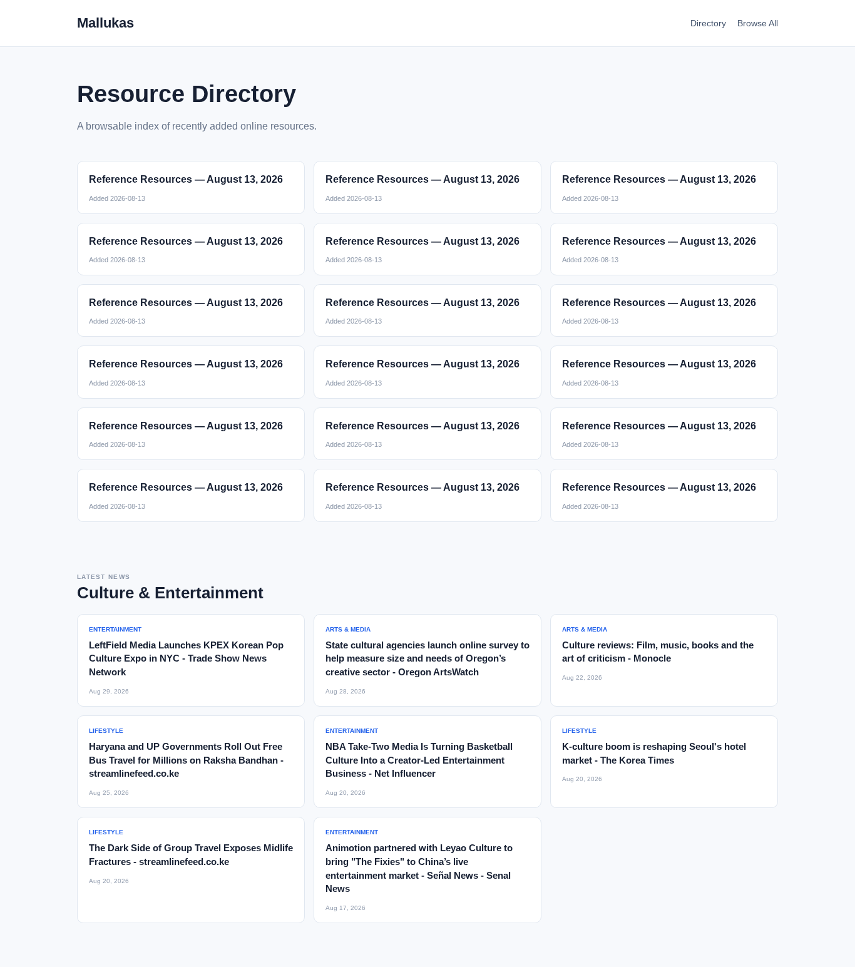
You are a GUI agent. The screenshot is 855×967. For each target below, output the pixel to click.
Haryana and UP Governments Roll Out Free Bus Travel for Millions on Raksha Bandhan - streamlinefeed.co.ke (186, 760)
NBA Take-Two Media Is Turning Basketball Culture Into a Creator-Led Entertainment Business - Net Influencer (419, 760)
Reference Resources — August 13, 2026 (186, 179)
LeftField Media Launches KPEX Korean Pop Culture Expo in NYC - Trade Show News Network (186, 659)
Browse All (757, 23)
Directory (708, 23)
